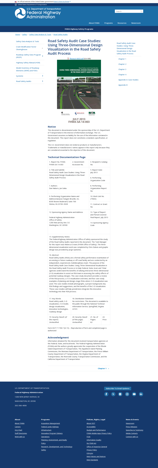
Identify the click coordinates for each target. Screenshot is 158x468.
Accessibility (91, 427)
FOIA (88, 437)
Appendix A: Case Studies (128, 80)
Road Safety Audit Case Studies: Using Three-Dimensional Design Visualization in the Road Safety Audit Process (126, 48)
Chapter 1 (103, 368)
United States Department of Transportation (32, 5)
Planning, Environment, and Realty (54, 440)
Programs (108, 23)
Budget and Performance (96, 430)
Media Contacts (132, 433)
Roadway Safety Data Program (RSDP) (28, 56)
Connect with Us (132, 437)
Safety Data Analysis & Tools (40, 34)
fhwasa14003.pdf (77, 58)
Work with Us (20, 437)
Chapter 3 (122, 69)
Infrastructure (46, 430)
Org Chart (18, 430)
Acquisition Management (50, 423)
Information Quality (94, 440)
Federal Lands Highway (50, 427)
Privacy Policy (92, 450)
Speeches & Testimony (134, 430)
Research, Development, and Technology (56, 447)
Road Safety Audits (60, 34)
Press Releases (131, 427)
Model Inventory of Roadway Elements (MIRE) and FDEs (27, 69)
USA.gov (90, 453)
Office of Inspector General (97, 447)
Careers (18, 427)
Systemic (19, 76)
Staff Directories (21, 433)
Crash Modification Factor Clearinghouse (26, 48)
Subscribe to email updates (117, 388)
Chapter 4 (122, 74)
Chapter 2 (122, 64)
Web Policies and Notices (96, 456)
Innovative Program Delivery (52, 433)
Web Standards (92, 460)
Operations (45, 437)
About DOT (91, 423)
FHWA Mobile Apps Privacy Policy (99, 433)
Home (17, 34)
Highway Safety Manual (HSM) (28, 62)
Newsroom (136, 23)
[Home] (38, 14)
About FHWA (94, 23)
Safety (24, 34)
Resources (122, 23)
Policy (43, 443)
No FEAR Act (91, 443)
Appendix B (122, 85)
